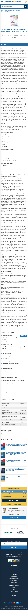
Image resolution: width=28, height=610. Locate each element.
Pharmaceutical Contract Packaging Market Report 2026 (16, 477)
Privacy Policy (12, 606)
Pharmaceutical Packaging (7, 433)
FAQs (14, 589)
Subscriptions (14, 582)
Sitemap (6, 606)
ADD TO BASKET (14, 500)
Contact (14, 587)
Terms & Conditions (19, 606)
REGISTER (14, 547)
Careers (14, 569)
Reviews (14, 571)
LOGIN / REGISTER (14, 591)
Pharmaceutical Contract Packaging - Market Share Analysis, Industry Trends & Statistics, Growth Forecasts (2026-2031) (16, 453)
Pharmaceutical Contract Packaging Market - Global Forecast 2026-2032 (16, 461)
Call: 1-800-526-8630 (14, 514)
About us (14, 567)
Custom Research (14, 580)
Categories (14, 576)
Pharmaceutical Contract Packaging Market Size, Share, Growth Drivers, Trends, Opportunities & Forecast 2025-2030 (15, 469)
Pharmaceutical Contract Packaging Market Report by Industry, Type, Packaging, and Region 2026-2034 (16, 445)
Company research (13, 578)
